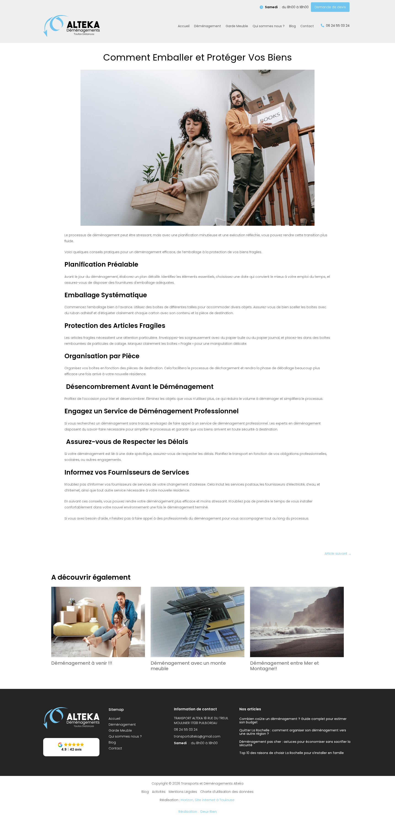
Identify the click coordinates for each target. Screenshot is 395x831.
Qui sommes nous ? (125, 736)
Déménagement (122, 724)
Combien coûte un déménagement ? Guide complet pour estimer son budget (293, 721)
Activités (158, 791)
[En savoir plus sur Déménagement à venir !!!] (98, 621)
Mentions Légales (183, 791)
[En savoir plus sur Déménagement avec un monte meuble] (197, 621)
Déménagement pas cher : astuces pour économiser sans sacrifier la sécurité (294, 743)
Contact (115, 748)
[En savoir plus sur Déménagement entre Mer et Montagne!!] (297, 621)
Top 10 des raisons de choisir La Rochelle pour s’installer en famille (291, 753)
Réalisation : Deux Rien (198, 811)
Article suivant (338, 553)
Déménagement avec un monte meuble (188, 666)
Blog (112, 742)
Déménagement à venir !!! (81, 663)
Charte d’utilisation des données (227, 791)
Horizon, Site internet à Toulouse (208, 800)
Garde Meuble (120, 730)
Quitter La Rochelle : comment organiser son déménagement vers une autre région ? (292, 732)
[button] (284, 7)
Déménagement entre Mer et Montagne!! (284, 666)
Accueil (114, 718)
